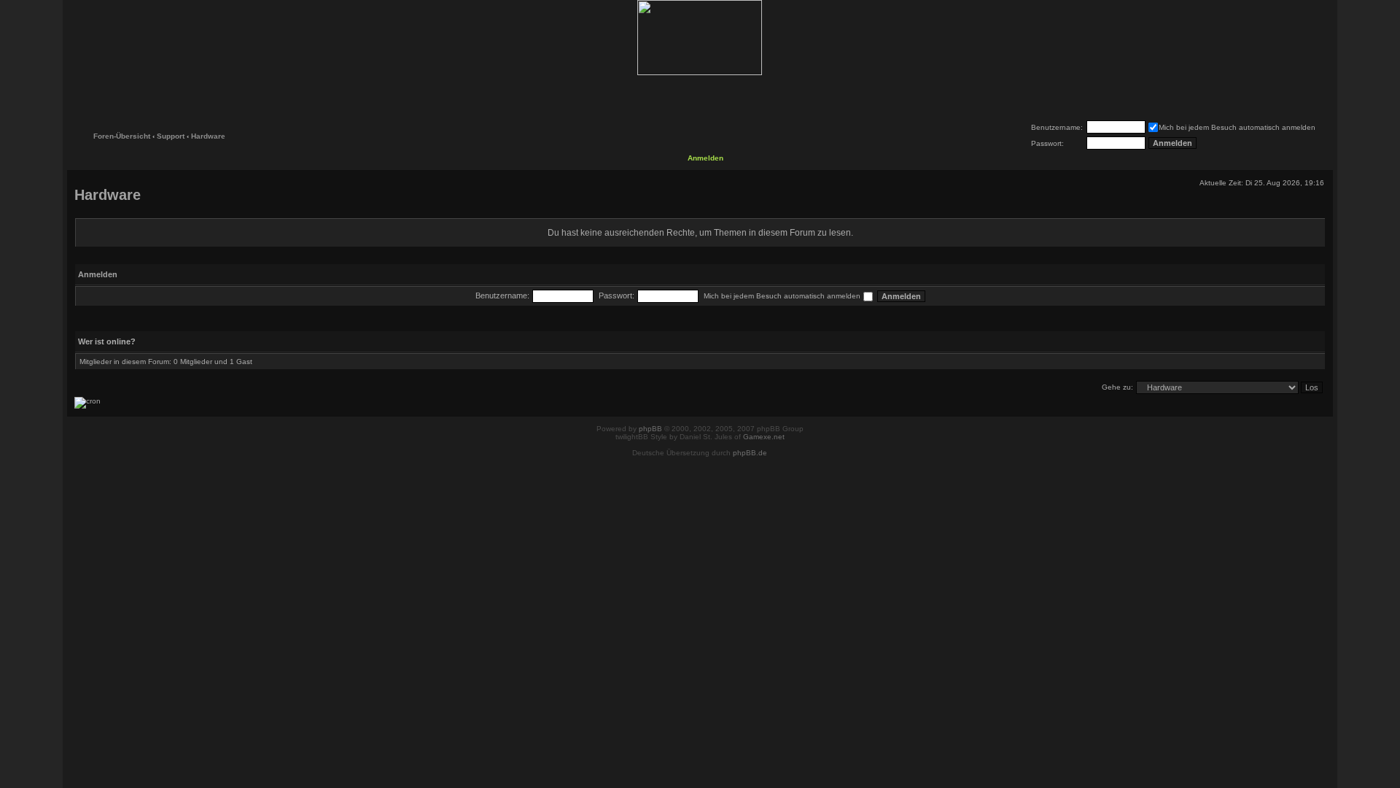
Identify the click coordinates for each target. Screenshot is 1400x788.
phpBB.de (750, 453)
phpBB (650, 429)
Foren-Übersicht (121, 136)
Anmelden (705, 158)
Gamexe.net (764, 437)
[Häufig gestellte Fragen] (654, 96)
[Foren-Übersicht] (700, 37)
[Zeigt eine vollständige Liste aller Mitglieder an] (746, 96)
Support (170, 136)
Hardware (208, 136)
